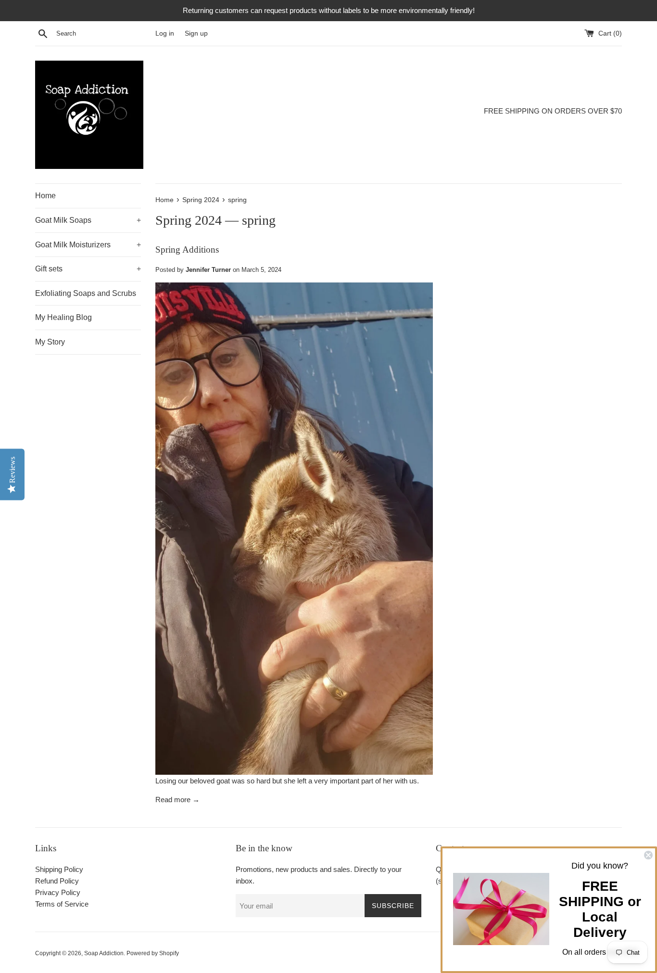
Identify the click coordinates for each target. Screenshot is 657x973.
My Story (50, 342)
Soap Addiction (104, 953)
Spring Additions (187, 249)
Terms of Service (61, 904)
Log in (164, 33)
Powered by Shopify (152, 953)
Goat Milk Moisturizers (88, 245)
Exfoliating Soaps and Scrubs (85, 293)
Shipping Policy (59, 869)
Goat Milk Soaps (88, 220)
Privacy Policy (57, 892)
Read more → (177, 799)
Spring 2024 (188, 220)
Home (45, 196)
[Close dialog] (648, 855)
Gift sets (88, 269)
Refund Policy (57, 881)
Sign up (196, 33)
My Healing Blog (63, 317)
